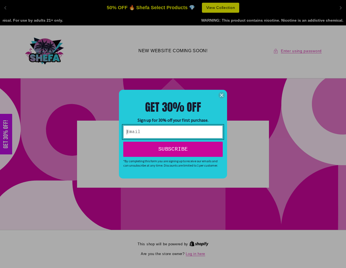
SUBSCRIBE (173, 149)
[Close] (221, 95)
